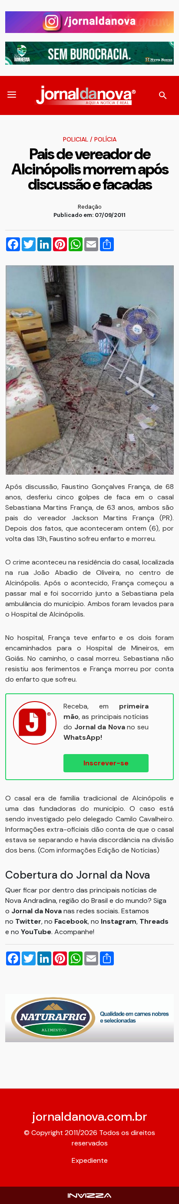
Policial (75, 139)
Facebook (71, 921)
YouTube (36, 931)
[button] (11, 95)
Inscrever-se (106, 763)
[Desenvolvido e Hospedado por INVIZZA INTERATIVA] (89, 1195)
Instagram (118, 921)
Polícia (105, 139)
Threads (154, 921)
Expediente (90, 1160)
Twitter (28, 921)
